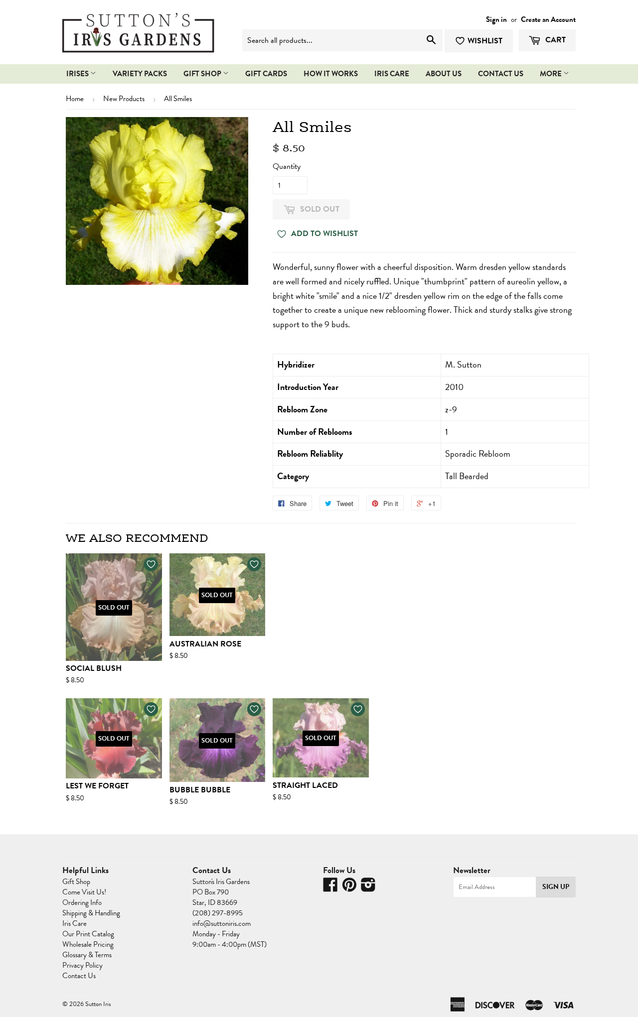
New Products (124, 98)
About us (444, 73)
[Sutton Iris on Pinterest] (349, 888)
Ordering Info (82, 902)
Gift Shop (203, 73)
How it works (331, 73)
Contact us (500, 73)
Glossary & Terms (87, 954)
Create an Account (548, 19)
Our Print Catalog (88, 933)
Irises (78, 73)
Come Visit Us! (84, 892)
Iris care (391, 73)
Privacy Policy (82, 965)
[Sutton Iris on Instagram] (368, 888)
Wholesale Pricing (88, 944)
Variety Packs (140, 73)
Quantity (287, 166)
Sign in (496, 19)
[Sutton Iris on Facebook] (330, 888)
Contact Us (79, 975)
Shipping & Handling (91, 912)
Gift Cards (266, 73)
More (551, 73)
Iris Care (74, 923)
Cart (554, 40)
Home (75, 98)
